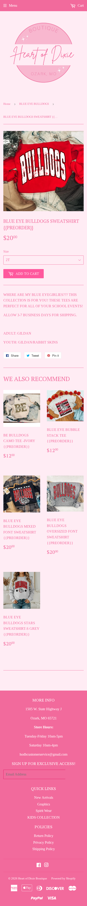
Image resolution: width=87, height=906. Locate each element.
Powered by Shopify (63, 878)
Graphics (43, 804)
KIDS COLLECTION (43, 817)
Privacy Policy (43, 842)
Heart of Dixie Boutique (32, 878)
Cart (80, 5)
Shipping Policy (43, 849)
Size (6, 251)
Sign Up (74, 774)
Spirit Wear (44, 811)
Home (6, 103)
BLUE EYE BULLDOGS (34, 103)
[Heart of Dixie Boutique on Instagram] (46, 865)
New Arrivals (43, 797)
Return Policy (43, 836)
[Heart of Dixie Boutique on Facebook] (38, 865)
